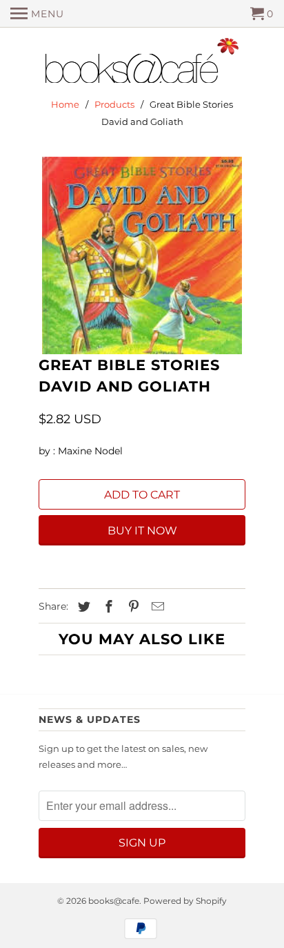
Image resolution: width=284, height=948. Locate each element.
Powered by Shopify (185, 901)
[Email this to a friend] (156, 607)
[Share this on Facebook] (107, 607)
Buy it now (142, 530)
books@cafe (113, 901)
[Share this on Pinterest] (132, 607)
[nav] (37, 14)
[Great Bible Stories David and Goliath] (142, 255)
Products (114, 104)
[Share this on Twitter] (82, 607)
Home (65, 104)
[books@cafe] (142, 63)
